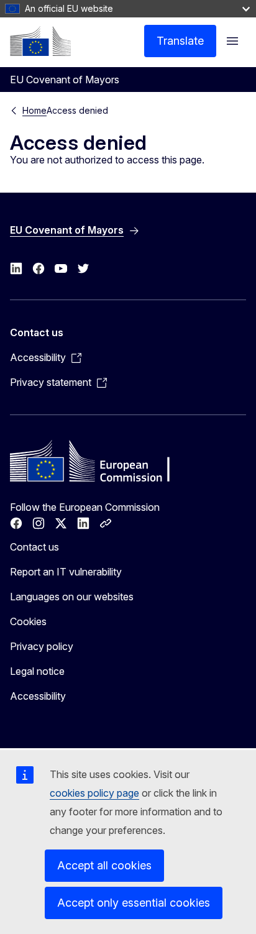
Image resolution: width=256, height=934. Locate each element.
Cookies (28, 621)
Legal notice (37, 671)
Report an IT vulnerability (66, 571)
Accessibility (38, 696)
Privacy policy (41, 646)
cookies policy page (94, 793)
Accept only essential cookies (133, 902)
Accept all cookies (104, 865)
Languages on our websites (72, 596)
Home (34, 110)
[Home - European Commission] (40, 41)
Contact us (34, 547)
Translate (180, 40)
